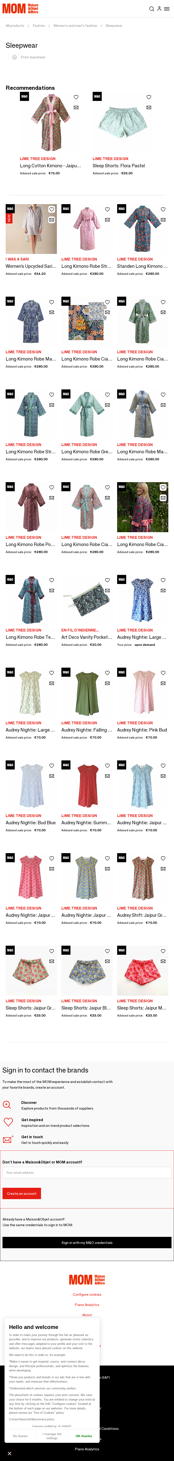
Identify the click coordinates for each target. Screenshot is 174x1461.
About (87, 1315)
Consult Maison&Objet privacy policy (31, 1419)
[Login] (159, 9)
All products (15, 25)
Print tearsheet (33, 57)
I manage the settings (52, 1436)
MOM (20, 8)
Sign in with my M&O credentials (87, 1242)
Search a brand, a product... (151, 7)
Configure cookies (87, 1294)
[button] (9, 1453)
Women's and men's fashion (75, 25)
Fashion (39, 25)
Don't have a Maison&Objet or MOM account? (42, 1162)
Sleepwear (114, 25)
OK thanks (84, 1436)
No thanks (20, 1436)
